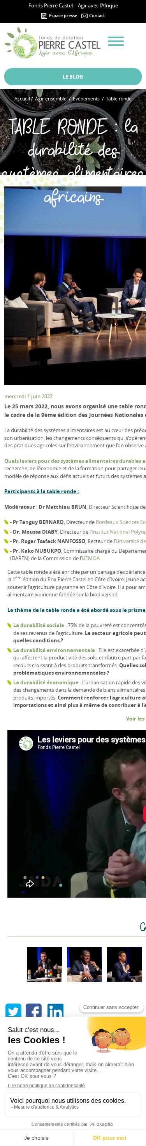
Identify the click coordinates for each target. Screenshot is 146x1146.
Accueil (22, 98)
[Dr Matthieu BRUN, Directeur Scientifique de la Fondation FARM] (124, 964)
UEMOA (91, 558)
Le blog (73, 76)
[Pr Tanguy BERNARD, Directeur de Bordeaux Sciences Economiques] (44, 964)
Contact (96, 15)
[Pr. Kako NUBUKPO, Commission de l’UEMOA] (84, 964)
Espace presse (62, 15)
